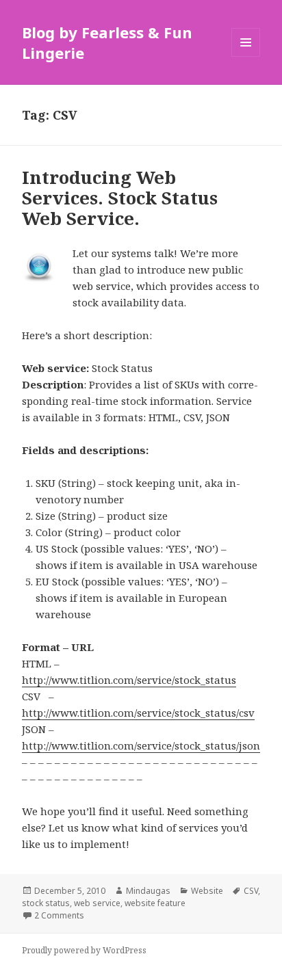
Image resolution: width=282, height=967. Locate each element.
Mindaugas (148, 891)
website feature (155, 903)
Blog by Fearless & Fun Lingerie (107, 42)
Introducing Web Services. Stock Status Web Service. (120, 197)
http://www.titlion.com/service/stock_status (129, 680)
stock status (46, 903)
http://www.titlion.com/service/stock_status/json (141, 745)
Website (207, 891)
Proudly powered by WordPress (84, 950)
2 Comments (59, 915)
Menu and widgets (246, 56)
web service (97, 903)
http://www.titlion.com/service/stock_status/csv (138, 712)
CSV (251, 891)
